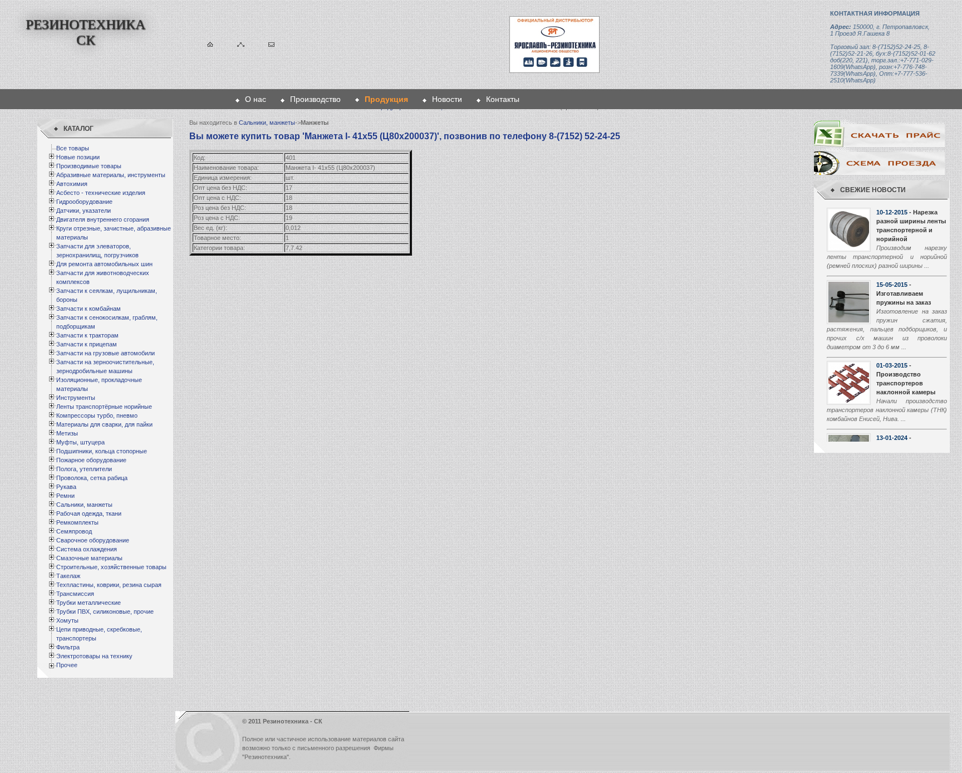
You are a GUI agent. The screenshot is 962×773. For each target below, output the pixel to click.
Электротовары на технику (94, 656)
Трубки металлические (88, 602)
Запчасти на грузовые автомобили (105, 353)
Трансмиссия (75, 593)
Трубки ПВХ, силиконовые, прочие (105, 611)
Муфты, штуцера (80, 442)
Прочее (66, 665)
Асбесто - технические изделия (100, 192)
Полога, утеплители (84, 469)
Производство (315, 99)
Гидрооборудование (84, 201)
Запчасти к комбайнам (88, 308)
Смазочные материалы (89, 558)
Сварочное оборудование (92, 540)
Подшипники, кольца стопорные (101, 451)
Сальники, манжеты (84, 504)
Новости (447, 99)
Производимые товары (88, 166)
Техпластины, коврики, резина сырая (108, 584)
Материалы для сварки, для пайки (104, 424)
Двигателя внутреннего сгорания (102, 219)
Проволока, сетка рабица (91, 477)
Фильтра (68, 647)
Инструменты (75, 397)
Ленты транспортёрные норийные (104, 406)
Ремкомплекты (77, 522)
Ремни (65, 495)
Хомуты (67, 620)
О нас (255, 99)
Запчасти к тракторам (87, 335)
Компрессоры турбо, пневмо (97, 415)
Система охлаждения (86, 549)
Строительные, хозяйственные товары (111, 567)
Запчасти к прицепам (86, 344)
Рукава (66, 486)
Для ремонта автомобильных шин (104, 264)
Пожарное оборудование (91, 460)
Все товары (72, 148)
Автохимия (71, 183)
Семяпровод (74, 531)
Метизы (67, 433)
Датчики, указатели (83, 210)
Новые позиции (78, 157)
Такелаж (68, 576)
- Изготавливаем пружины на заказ (903, 293)
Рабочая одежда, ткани (88, 513)
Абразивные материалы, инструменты (110, 175)
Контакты (502, 99)
